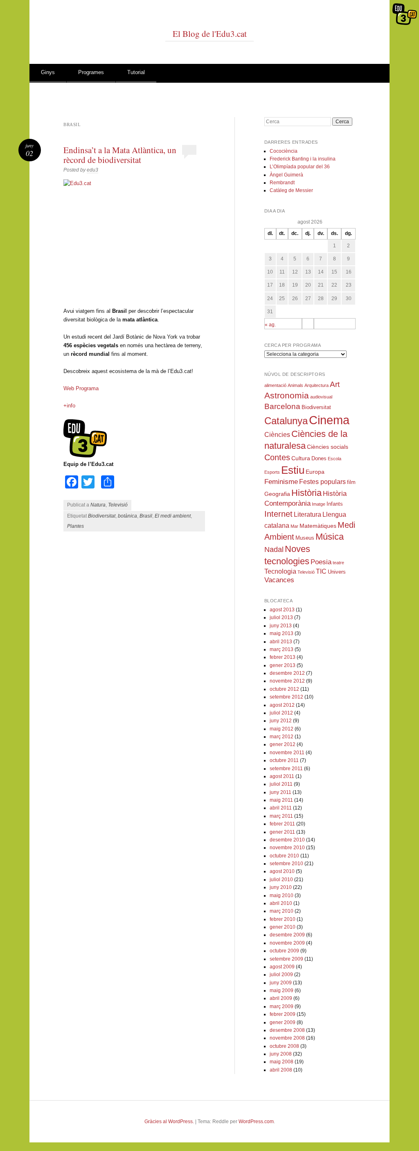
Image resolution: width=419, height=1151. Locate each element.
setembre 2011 (286, 768)
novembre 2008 (287, 1038)
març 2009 (281, 1006)
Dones (319, 458)
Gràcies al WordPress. (169, 1121)
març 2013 (281, 649)
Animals (295, 385)
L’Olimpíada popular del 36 (300, 167)
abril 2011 (281, 808)
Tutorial (136, 72)
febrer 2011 (282, 824)
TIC (321, 571)
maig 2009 (281, 990)
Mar (294, 526)
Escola (334, 458)
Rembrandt (282, 182)
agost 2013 (282, 610)
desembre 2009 (287, 935)
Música (329, 536)
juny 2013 (281, 626)
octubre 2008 (284, 1046)
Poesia (321, 562)
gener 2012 (282, 744)
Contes (277, 457)
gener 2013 (282, 665)
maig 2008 (281, 1062)
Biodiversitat (101, 516)
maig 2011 (281, 800)
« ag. (270, 325)
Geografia (277, 494)
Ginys (48, 72)
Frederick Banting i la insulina (303, 159)
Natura (98, 505)
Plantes (75, 526)
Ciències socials (327, 446)
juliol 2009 (281, 974)
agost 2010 (282, 871)
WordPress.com (256, 1121)
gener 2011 (282, 832)
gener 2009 (282, 1022)
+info (69, 406)
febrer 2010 (282, 919)
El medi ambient (173, 516)
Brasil (146, 516)
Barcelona (282, 406)
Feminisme (281, 482)
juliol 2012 (281, 713)
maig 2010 (281, 895)
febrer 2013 (282, 657)
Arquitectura (316, 385)
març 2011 (281, 816)
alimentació (275, 385)
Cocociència (283, 151)
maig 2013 (281, 633)
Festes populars (322, 481)
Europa (315, 471)
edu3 (92, 170)
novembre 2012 (287, 681)
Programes (91, 72)
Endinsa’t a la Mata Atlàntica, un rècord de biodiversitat (119, 154)
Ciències (277, 434)
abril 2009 (281, 998)
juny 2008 (281, 1054)
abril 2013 (281, 641)
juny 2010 (281, 887)
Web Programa (81, 388)
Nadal (274, 549)
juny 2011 (280, 792)
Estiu (292, 470)
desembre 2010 (287, 840)
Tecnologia (280, 571)
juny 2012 (281, 721)
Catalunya (286, 421)
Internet (278, 513)
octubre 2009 (284, 951)
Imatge (318, 504)
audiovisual (321, 396)
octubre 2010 (284, 856)
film (351, 482)
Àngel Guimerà (286, 175)
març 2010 (281, 911)
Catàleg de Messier (291, 190)
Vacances (279, 580)
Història (306, 493)
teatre (338, 562)
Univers (337, 572)
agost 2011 (282, 776)
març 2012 (281, 736)
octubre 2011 (284, 760)
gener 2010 (282, 927)
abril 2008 (281, 1070)
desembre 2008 (287, 1030)
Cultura (300, 458)
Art (335, 384)
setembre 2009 (286, 959)
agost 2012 (282, 705)
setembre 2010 (286, 863)
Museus (304, 538)
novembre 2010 (287, 847)
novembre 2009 (287, 943)
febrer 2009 (282, 1014)
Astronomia (286, 395)
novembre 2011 (287, 752)
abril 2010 (281, 903)
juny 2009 (281, 983)
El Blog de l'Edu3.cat (210, 33)
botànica (127, 516)
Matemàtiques (318, 525)
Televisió (118, 505)
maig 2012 (281, 729)
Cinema (329, 420)
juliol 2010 (281, 879)
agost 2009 (282, 967)
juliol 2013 (281, 617)
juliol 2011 (281, 784)
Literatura (307, 514)
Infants (335, 504)
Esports (272, 472)
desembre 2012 (287, 673)
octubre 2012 (284, 689)
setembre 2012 (286, 697)
